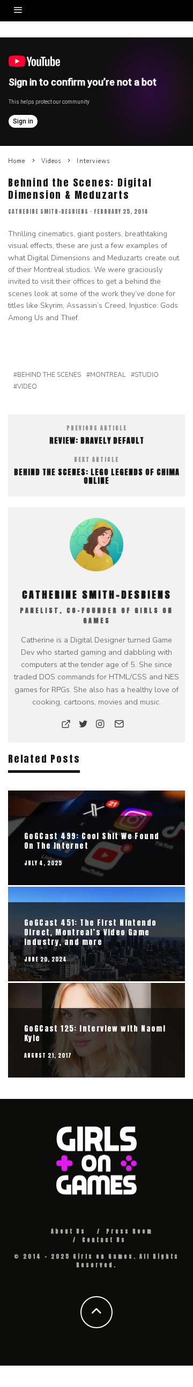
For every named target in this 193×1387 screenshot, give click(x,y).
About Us (68, 1231)
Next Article (96, 459)
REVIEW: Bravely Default (96, 440)
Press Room (129, 1231)
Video (27, 386)
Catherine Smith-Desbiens (48, 211)
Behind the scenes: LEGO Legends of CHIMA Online (97, 477)
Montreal (107, 374)
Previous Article (96, 428)
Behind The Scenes (49, 374)
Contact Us (104, 1240)
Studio (147, 374)
